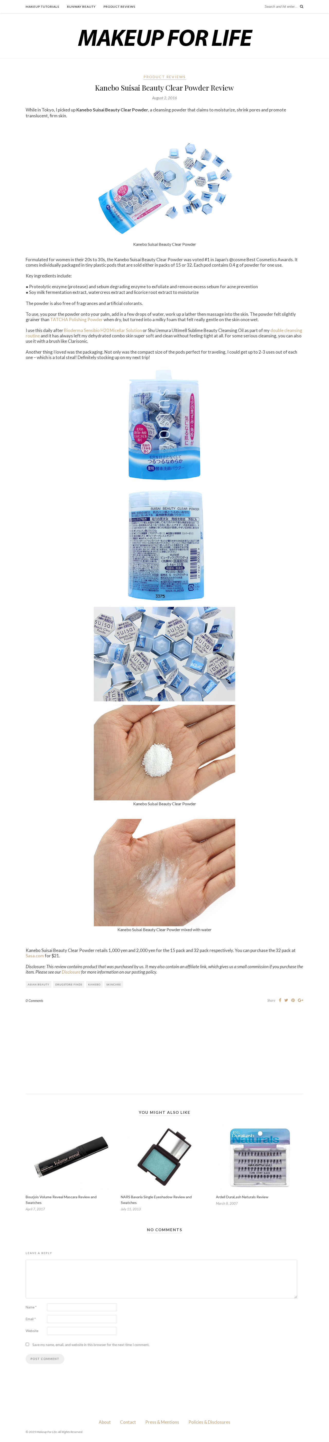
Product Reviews (119, 6)
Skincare (113, 984)
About (105, 1422)
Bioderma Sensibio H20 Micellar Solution (103, 330)
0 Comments (34, 1001)
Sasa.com (35, 955)
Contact (128, 1422)
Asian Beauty (38, 984)
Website (32, 1331)
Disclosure (71, 972)
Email (31, 1319)
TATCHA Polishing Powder (76, 319)
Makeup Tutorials (42, 6)
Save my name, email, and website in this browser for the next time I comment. (90, 1345)
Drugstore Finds (68, 984)
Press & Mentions (162, 1422)
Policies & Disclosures (209, 1422)
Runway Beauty (81, 6)
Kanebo (94, 984)
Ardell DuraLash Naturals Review (242, 1197)
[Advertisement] (164, 1044)
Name (31, 1307)
